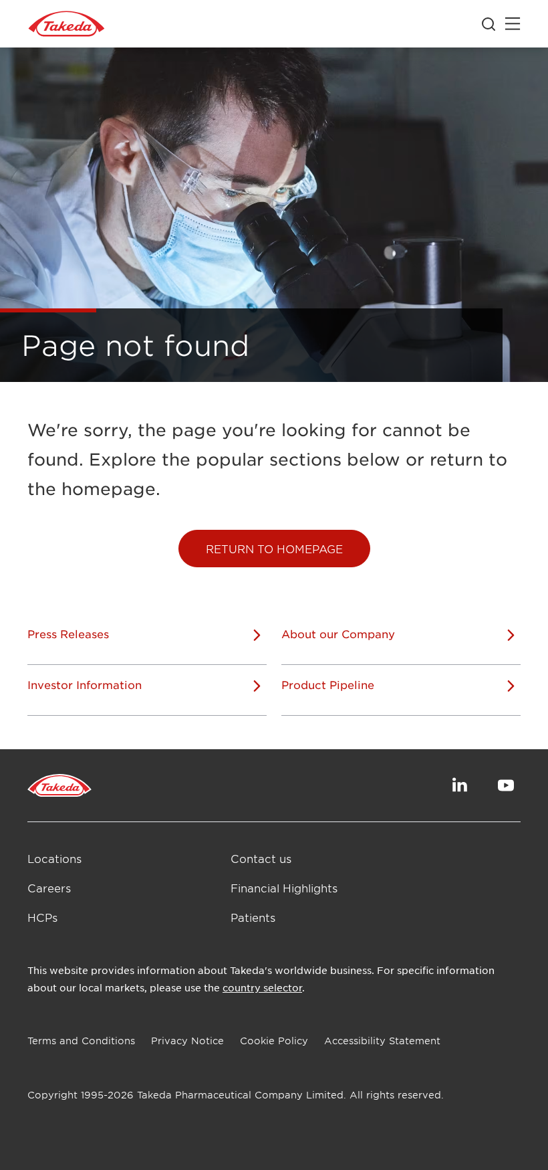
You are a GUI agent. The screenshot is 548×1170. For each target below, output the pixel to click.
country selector (262, 987)
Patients (253, 917)
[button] (274, 548)
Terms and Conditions (81, 1040)
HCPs (42, 917)
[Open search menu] (489, 24)
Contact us (261, 858)
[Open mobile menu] (513, 24)
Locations (54, 858)
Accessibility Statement (382, 1040)
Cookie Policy (274, 1040)
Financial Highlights (284, 887)
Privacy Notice (187, 1040)
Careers (49, 887)
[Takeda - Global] (66, 24)
